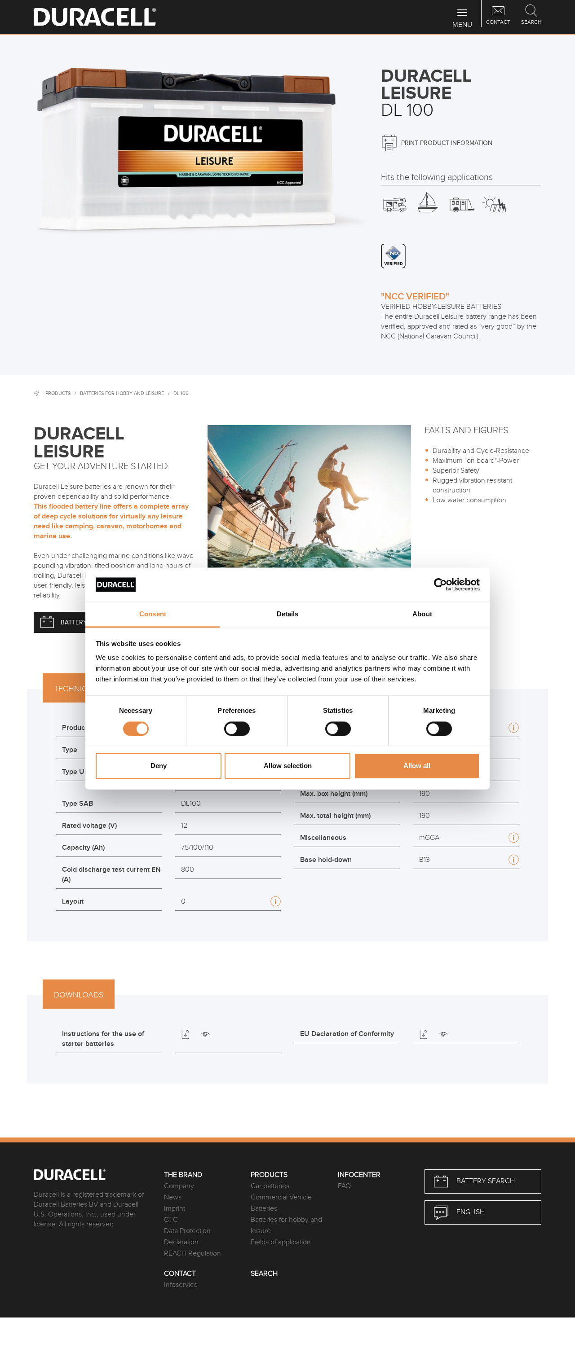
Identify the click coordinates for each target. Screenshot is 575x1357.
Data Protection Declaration (187, 1237)
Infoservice (181, 1285)
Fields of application (281, 1242)
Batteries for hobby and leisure (122, 393)
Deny (158, 766)
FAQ (344, 1186)
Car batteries (270, 1186)
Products (58, 393)
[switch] (237, 728)
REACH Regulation (192, 1253)
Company (179, 1186)
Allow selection (288, 766)
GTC (171, 1220)
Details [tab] (288, 614)
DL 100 (181, 393)
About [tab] (422, 614)
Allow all (416, 766)
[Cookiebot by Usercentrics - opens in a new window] (440, 584)
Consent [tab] (152, 614)
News (172, 1197)
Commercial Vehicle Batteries (281, 1203)
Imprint (174, 1208)
